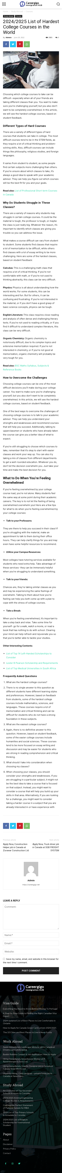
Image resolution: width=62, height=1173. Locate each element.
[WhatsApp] (27, 44)
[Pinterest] (20, 44)
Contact (7, 1153)
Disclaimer (8, 1144)
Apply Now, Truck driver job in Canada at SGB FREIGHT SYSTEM (46, 847)
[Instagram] (12, 1163)
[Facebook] (6, 44)
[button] (58, 4)
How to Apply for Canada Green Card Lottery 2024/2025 (29, 1028)
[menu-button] (4, 4)
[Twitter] (13, 44)
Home (5, 11)
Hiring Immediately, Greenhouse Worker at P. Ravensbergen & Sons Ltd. (24, 1060)
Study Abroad (17, 11)
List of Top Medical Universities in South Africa (31, 668)
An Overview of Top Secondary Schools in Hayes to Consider (17, 1092)
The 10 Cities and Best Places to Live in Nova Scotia (27, 1032)
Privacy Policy (9, 1148)
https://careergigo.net (31, 885)
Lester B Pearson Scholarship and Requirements (32, 663)
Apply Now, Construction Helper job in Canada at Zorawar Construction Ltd (16, 847)
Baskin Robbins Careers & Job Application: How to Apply (29, 1054)
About (6, 1139)
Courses (29, 11)
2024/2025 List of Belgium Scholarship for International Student (16, 1122)
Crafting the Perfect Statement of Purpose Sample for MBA (18, 1106)
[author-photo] (31, 876)
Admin (9, 37)
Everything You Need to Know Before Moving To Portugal (30, 1008)
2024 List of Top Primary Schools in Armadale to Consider (18, 1113)
